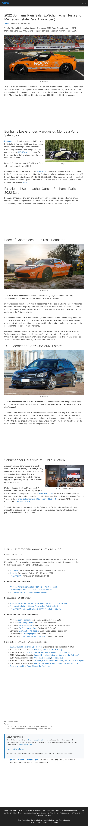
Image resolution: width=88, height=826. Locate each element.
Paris (7, 23)
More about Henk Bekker (15, 749)
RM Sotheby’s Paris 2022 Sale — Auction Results (31, 590)
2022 (9, 724)
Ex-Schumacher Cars (28, 628)
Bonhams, (47, 649)
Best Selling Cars (26, 744)
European (10, 722)
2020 (24, 182)
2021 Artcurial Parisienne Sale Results (26, 647)
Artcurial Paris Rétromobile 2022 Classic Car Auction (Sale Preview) (39, 603)
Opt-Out (58, 820)
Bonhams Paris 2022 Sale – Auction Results (28, 592)
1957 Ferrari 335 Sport (74, 660)
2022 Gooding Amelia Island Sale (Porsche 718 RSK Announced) (30, 726)
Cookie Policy (48, 820)
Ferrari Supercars (25, 623)
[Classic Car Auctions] (5, 3)
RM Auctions (72, 663)
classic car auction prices (36, 740)
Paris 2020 (41, 171)
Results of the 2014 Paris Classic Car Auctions (30, 666)
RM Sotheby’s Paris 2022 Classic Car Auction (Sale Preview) (36, 609)
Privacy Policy (36, 820)
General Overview (41, 655)
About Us (66, 820)
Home (11, 760)
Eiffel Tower (23, 152)
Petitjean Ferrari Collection (34, 636)
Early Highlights (24, 620)
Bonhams (8, 141)
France (29, 760)
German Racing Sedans (29, 631)
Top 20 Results (33, 652)
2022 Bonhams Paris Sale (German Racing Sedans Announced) (29, 729)
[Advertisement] (44, 114)
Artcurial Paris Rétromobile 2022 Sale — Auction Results (34, 587)
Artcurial (13, 573)
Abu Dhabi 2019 (24, 502)
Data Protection (24, 820)
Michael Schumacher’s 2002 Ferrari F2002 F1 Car (37, 499)
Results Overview (41, 663)
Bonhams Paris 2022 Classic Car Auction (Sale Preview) (34, 606)
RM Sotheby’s (16, 576)
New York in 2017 (46, 493)
